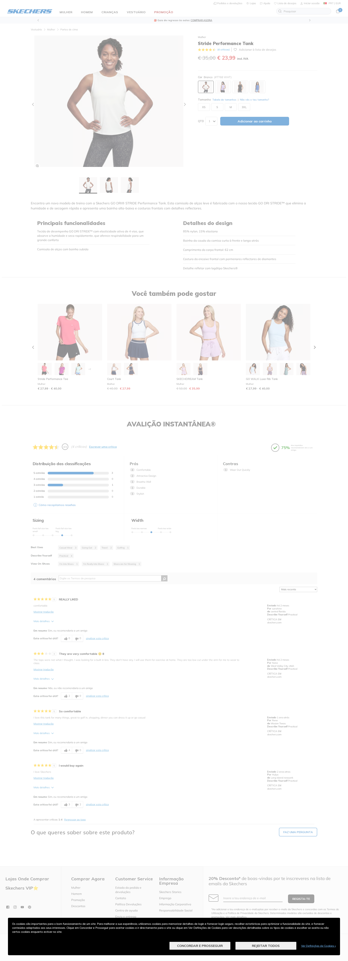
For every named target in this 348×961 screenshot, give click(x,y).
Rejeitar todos (266, 946)
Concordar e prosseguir (200, 946)
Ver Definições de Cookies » (318, 946)
